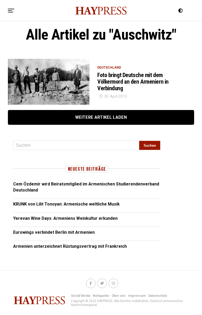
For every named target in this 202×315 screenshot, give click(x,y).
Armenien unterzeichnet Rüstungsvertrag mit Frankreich (70, 246)
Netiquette (101, 296)
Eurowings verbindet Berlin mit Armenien (54, 232)
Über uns (118, 296)
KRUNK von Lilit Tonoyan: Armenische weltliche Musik (66, 204)
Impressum (137, 296)
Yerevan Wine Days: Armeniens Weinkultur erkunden (65, 218)
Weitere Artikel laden (101, 117)
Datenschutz (157, 296)
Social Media (80, 296)
